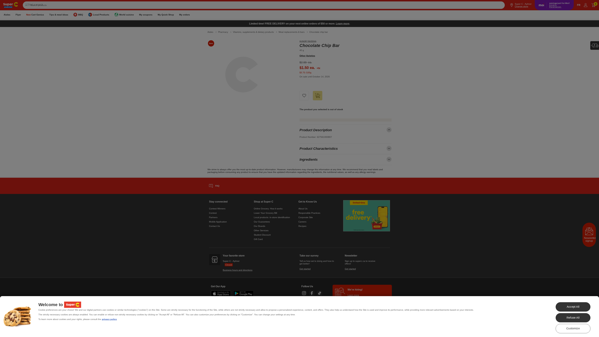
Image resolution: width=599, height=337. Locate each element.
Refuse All (573, 317)
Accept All (573, 306)
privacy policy (109, 319)
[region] (299, 316)
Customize (573, 328)
